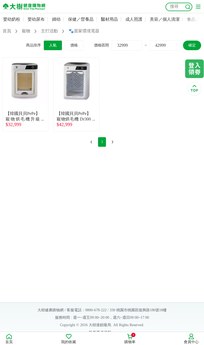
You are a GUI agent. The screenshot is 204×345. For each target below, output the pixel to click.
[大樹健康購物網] (24, 6)
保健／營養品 (81, 19)
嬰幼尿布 (36, 19)
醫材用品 (109, 19)
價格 (74, 45)
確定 (192, 45)
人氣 (53, 45)
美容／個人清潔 (165, 19)
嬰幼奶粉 (11, 19)
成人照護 (133, 19)
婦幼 (56, 19)
